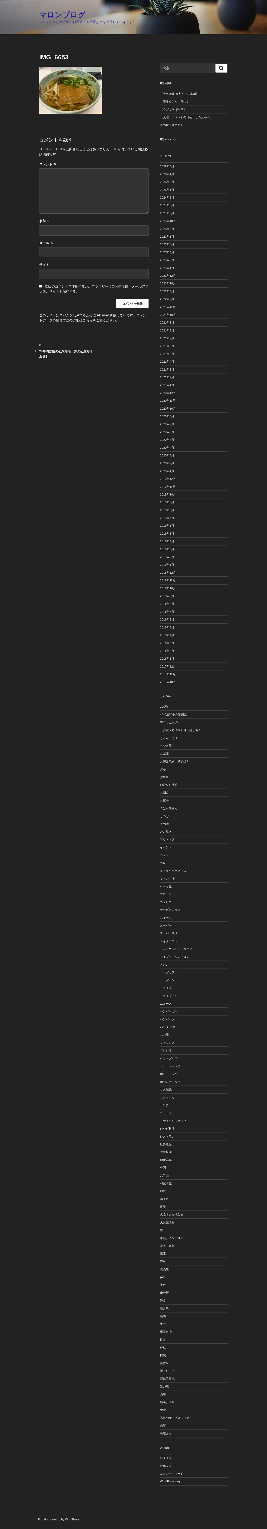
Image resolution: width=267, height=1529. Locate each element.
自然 (163, 1355)
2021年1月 (167, 385)
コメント (48, 164)
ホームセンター (170, 1081)
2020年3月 (167, 455)
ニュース (166, 1003)
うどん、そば (169, 738)
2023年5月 (167, 244)
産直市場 (166, 1331)
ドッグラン (167, 980)
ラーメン (166, 1113)
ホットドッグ (169, 1073)
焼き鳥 (164, 1308)
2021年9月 (167, 322)
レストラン (167, 1136)
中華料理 (166, 1152)
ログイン (166, 1458)
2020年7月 (167, 424)
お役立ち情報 (169, 784)
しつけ (164, 816)
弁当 (163, 1277)
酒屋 (163, 1394)
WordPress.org (170, 1481)
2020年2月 (167, 463)
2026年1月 (167, 174)
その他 (164, 824)
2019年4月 (167, 541)
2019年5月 (167, 533)
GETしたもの (169, 722)
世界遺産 (166, 1144)
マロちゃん (167, 1097)
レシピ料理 (167, 1128)
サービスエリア (170, 909)
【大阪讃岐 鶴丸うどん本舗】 (179, 94)
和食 (163, 1191)
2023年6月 (167, 236)
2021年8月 (167, 330)
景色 (163, 1285)
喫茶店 (164, 1199)
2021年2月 (167, 377)
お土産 (164, 753)
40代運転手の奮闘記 (173, 714)
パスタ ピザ (167, 1027)
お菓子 (164, 800)
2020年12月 (168, 393)
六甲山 (164, 1175)
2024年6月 (167, 205)
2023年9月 (167, 229)
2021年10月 (168, 314)
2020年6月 (167, 432)
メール (46, 243)
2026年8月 (167, 166)
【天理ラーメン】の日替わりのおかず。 (186, 117)
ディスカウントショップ (176, 949)
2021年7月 (167, 338)
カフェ (164, 855)
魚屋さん (166, 1433)
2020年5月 (167, 439)
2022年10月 (168, 283)
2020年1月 (167, 471)
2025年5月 (167, 181)
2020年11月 (167, 400)
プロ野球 (166, 1050)
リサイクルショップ (173, 1121)
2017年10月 (168, 682)
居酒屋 (164, 1269)
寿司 (163, 1261)
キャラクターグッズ (173, 870)
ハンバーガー (169, 1011)
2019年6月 (167, 525)
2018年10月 (168, 588)
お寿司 (164, 777)
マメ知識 (166, 1089)
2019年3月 (167, 549)
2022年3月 (167, 291)
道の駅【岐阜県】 (171, 125)
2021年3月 (167, 369)
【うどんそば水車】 (173, 109)
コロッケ (166, 894)
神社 (163, 1347)
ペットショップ (170, 1066)
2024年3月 (167, 213)
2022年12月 (168, 275)
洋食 (163, 1300)
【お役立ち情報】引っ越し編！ (180, 730)
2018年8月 (167, 603)
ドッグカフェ (169, 972)
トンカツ (166, 964)
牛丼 (163, 1324)
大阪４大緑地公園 (171, 1214)
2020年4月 (167, 447)
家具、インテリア (171, 1238)
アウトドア (167, 839)
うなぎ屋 (166, 745)
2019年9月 (167, 502)
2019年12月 (168, 478)
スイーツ (166, 917)
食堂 (163, 1410)
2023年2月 (167, 260)
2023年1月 (167, 268)
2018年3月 (167, 643)
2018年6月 (167, 619)
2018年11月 (167, 580)
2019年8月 (167, 510)
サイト (44, 264)
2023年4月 (167, 252)
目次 (163, 1339)
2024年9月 (167, 197)
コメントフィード (171, 1473)
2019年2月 (167, 557)
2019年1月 (167, 564)
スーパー (166, 925)
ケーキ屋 (166, 886)
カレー (164, 863)
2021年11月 (167, 307)
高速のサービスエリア (174, 1417)
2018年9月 (167, 596)
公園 (163, 1167)
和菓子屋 (166, 1183)
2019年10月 (168, 494)
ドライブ (166, 988)
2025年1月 (167, 189)
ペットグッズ (169, 1058)
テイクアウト (169, 941)
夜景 (163, 1206)
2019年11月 (167, 486)
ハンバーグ (167, 1019)
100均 (164, 706)
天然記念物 (167, 1222)
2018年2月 (167, 650)
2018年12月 (168, 572)
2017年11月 (167, 674)
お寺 (163, 769)
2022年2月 (167, 299)
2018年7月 (167, 611)
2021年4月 (167, 361)
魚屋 (163, 1425)
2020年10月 (168, 408)
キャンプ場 (167, 878)
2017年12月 (168, 666)
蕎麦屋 (164, 1363)
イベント (166, 847)
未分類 (164, 1292)
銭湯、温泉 (167, 1402)
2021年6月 (167, 346)
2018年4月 (167, 635)
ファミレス (167, 1042)
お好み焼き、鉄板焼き (174, 761)
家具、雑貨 (167, 1245)
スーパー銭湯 (169, 933)
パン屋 (164, 1034)
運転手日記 (167, 1378)
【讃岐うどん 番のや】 (176, 101)
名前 (44, 221)
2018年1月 (167, 658)
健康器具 (166, 1160)
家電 (163, 1253)
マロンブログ (62, 14)
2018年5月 (167, 627)
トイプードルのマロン (174, 956)
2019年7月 (167, 518)
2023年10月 (168, 221)
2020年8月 (167, 416)
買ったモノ (167, 1370)
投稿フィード (169, 1466)
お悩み (164, 792)
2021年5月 (167, 353)
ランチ (164, 1105)
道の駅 (164, 1386)
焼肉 (163, 1316)
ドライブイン (169, 996)
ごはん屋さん (169, 808)
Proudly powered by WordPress (59, 1519)
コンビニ (166, 902)
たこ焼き (166, 831)
